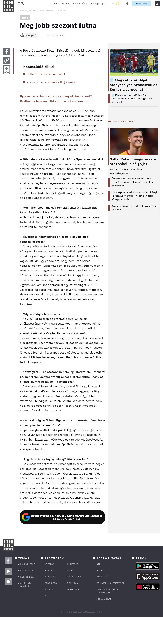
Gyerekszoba (74, 577)
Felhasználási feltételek (110, 583)
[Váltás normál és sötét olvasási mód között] (127, 3)
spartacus (47, 10)
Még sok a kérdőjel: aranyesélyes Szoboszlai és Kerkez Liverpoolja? (133, 84)
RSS (98, 564)
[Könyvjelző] (6, 69)
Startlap (49, 564)
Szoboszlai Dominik (26, 585)
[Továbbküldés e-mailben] (6, 60)
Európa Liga (98, 3)
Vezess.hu (49, 577)
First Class (50, 583)
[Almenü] (21, 3)
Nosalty (48, 589)
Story (70, 570)
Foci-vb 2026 (63, 3)
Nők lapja (72, 583)
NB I (25, 17)
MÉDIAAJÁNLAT (103, 599)
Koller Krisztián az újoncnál (46, 74)
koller (63, 10)
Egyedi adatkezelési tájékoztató (107, 591)
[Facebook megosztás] (6, 51)
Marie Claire (74, 589)
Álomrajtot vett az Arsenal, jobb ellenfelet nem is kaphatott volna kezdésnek (132, 182)
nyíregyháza (28, 10)
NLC (46, 596)
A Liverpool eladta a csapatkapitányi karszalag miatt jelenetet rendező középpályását (134, 196)
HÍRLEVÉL (101, 570)
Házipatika (72, 564)
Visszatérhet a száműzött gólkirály (51, 82)
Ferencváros (80, 3)
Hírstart (49, 570)
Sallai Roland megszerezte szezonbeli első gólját (133, 161)
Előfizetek (141, 3)
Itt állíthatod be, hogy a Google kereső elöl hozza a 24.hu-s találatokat (66, 517)
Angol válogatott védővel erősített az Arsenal (135, 207)
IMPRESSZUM (102, 577)
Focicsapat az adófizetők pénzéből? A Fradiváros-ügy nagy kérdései (132, 99)
